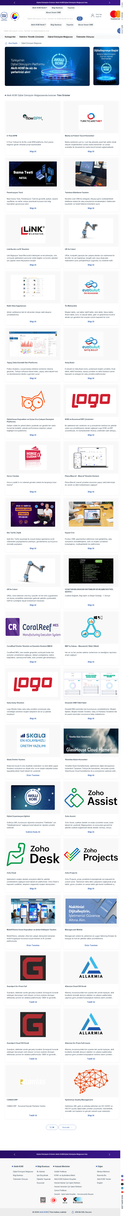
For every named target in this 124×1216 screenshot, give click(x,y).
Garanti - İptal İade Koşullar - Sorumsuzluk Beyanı (73, 1194)
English (100, 1183)
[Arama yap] (80, 18)
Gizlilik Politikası (60, 1172)
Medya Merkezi (103, 1172)
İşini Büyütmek (42, 1175)
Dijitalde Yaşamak (44, 1179)
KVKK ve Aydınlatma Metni (64, 1175)
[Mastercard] (116, 15)
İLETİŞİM (122, 28)
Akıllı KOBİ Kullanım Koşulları (65, 1179)
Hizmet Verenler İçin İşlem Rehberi (68, 1187)
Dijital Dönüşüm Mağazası (60, 37)
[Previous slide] (14, 2)
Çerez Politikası (60, 1190)
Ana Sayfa (12, 43)
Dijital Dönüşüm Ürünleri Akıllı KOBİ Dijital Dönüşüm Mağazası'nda (62, 2)
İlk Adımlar (41, 1172)
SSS (122, 4)
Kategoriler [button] (10, 37)
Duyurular (40, 1183)
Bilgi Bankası (57, 8)
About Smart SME (53, 12)
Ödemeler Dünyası (85, 37)
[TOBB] (15, 16)
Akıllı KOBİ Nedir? (39, 8)
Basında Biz (101, 1175)
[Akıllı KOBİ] (4, 16)
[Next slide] (109, 2)
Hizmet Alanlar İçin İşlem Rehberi (67, 1183)
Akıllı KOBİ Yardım (104, 1179)
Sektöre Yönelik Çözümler (31, 37)
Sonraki (65, 1127)
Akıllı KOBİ (43, 1212)
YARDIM (122, 15)
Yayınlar (71, 8)
